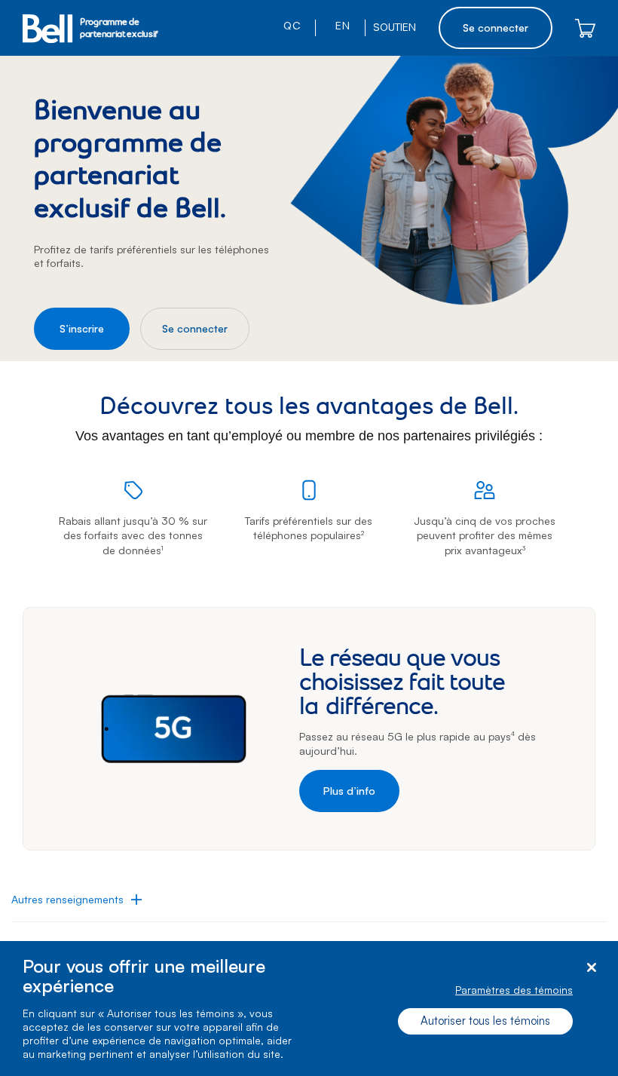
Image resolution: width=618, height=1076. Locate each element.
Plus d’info (349, 790)
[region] (309, 1008)
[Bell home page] (47, 28)
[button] (76, 899)
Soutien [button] (394, 26)
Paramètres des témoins (514, 989)
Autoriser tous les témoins (485, 1020)
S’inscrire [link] (82, 328)
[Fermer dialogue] (591, 968)
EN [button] (341, 25)
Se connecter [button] (495, 27)
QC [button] (291, 25)
